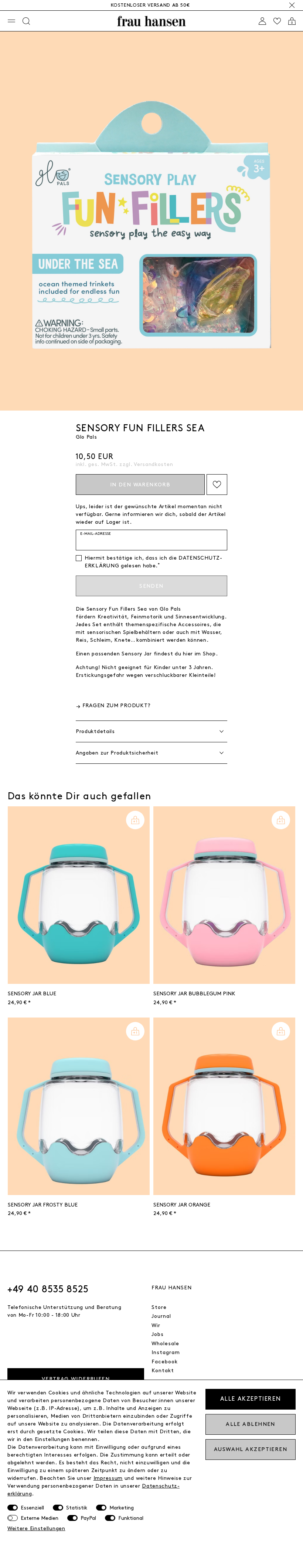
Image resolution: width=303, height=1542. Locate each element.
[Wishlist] (277, 21)
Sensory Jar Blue (32, 993)
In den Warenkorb (140, 484)
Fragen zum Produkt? (116, 705)
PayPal (88, 1518)
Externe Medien (39, 1518)
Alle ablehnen (250, 1424)
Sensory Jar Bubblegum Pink (194, 993)
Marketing (121, 1507)
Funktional (130, 1518)
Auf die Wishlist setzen (217, 484)
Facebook (165, 1361)
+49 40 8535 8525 (48, 1289)
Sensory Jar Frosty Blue (43, 1204)
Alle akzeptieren (250, 1399)
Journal (161, 1316)
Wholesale (165, 1343)
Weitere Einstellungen (36, 1528)
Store (159, 1307)
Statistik (76, 1507)
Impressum (108, 1478)
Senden (151, 586)
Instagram (166, 1352)
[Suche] (26, 21)
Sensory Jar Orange (181, 1204)
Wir (156, 1325)
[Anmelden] (262, 21)
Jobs (158, 1334)
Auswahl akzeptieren (250, 1449)
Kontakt (163, 1370)
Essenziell (32, 1507)
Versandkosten (153, 464)
